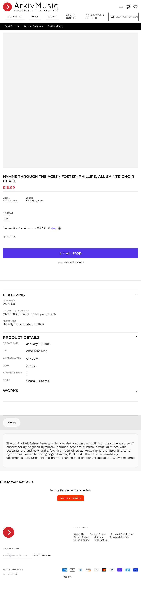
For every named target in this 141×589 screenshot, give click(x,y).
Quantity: (9, 236)
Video (52, 16)
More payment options (70, 262)
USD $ (66, 577)
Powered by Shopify (10, 574)
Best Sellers (12, 26)
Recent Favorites (33, 26)
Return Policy (81, 537)
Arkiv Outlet (71, 16)
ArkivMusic (17, 569)
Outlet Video (55, 26)
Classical (15, 16)
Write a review (70, 498)
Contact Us (101, 540)
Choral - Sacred (37, 381)
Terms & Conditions (122, 534)
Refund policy (81, 540)
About (11, 422)
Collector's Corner (95, 16)
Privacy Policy (97, 534)
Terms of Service (119, 537)
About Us (78, 534)
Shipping (99, 537)
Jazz (35, 16)
